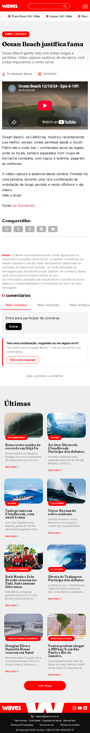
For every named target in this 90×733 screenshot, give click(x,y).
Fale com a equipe (22, 360)
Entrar (13, 326)
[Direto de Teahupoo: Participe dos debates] (66, 576)
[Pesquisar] (65, 6)
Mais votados (16, 305)
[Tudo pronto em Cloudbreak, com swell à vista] (23, 508)
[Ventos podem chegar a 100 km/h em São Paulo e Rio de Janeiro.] (66, 645)
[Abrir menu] (85, 6)
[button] (7, 229)
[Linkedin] (85, 708)
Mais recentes (48, 305)
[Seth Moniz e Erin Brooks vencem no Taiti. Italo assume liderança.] (23, 576)
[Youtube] (79, 708)
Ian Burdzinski (23, 205)
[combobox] (49, 6)
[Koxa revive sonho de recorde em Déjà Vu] (23, 442)
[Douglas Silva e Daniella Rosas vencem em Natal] (23, 645)
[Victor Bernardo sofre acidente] (66, 508)
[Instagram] (74, 708)
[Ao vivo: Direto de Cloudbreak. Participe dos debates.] (66, 442)
